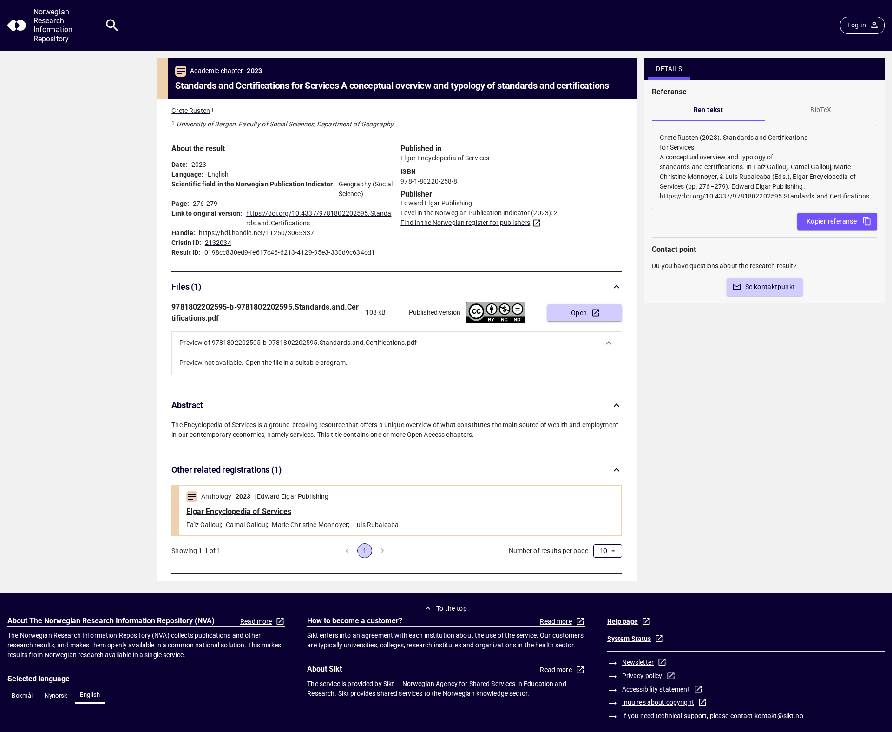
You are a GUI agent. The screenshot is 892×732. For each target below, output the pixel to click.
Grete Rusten (190, 110)
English (90, 694)
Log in (856, 25)
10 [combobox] (603, 550)
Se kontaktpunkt (770, 286)
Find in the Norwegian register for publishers (465, 222)
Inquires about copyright (658, 702)
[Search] (112, 25)
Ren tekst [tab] (708, 109)
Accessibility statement (656, 689)
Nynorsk (56, 695)
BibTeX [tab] (820, 109)
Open (579, 313)
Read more (256, 621)
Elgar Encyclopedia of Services (444, 158)
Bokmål (22, 695)
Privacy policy (642, 675)
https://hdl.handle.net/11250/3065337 (256, 233)
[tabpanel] (764, 167)
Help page (622, 621)
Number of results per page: (549, 550)
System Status (629, 638)
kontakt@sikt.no (778, 715)
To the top (451, 608)
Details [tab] (669, 69)
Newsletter (638, 662)
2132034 (218, 242)
